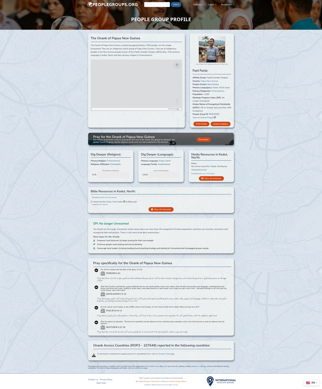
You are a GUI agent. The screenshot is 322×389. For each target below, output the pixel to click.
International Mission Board (176, 381)
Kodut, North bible (114, 201)
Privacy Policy (106, 379)
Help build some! (199, 169)
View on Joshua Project (203, 117)
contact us (195, 366)
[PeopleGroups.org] (112, 4)
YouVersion (104, 204)
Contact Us (93, 379)
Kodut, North (219, 87)
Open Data (101, 383)
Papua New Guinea (209, 81)
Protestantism (217, 91)
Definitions (139, 368)
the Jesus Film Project (207, 174)
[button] (202, 4)
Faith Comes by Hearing (108, 197)
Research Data (164, 354)
